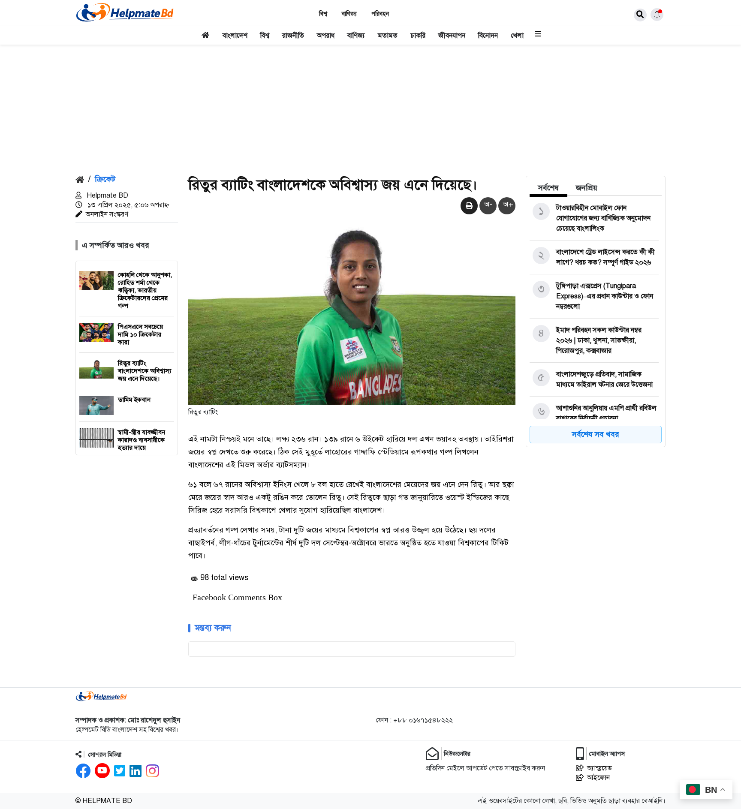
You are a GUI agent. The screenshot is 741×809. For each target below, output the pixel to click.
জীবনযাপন (451, 35)
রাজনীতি (293, 35)
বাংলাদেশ (235, 35)
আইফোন (598, 777)
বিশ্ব (323, 14)
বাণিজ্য (349, 14)
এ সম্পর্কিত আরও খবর (115, 245)
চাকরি (417, 35)
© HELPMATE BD (103, 801)
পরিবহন (380, 14)
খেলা (517, 35)
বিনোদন (488, 35)
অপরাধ (325, 35)
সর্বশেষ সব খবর (595, 434)
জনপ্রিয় (586, 187)
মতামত (388, 35)
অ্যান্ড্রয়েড (599, 768)
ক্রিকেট (105, 179)
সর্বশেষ (548, 187)
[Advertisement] (370, 109)
